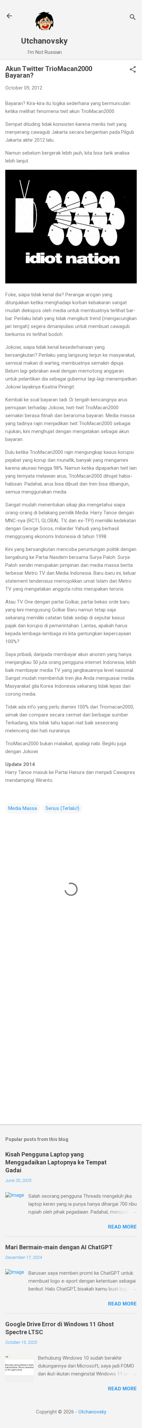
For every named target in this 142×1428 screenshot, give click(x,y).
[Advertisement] (71, 1042)
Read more (122, 1227)
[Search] (133, 18)
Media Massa (22, 808)
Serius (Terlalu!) (62, 808)
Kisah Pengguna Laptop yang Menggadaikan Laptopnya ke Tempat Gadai (56, 1162)
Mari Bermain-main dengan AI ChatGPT (59, 1247)
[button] (133, 70)
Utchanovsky (44, 41)
